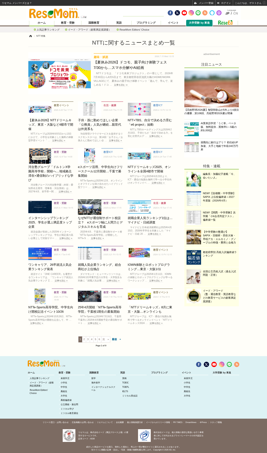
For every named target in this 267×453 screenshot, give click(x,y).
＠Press (203, 422)
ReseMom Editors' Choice (134, 29)
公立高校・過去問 (69, 404)
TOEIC (125, 382)
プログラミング (146, 22)
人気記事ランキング (48, 29)
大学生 (64, 395)
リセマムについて (105, 422)
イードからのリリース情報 (158, 422)
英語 (119, 22)
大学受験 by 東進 (199, 22)
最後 (114, 339)
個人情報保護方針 (135, 422)
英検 (124, 378)
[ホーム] (30, 36)
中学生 (64, 387)
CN (235, 13)
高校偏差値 (66, 400)
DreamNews (191, 422)
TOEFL (125, 387)
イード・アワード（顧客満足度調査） (89, 29)
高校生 (64, 391)
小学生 (64, 382)
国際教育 (93, 22)
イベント (173, 22)
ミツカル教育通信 (69, 413)
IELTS (125, 391)
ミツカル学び (67, 409)
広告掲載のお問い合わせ (83, 422)
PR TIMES (177, 422)
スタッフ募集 (216, 422)
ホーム (42, 22)
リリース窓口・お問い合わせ (56, 422)
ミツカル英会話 (129, 395)
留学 (93, 378)
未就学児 (65, 378)
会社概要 (120, 422)
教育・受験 (68, 22)
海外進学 (95, 382)
